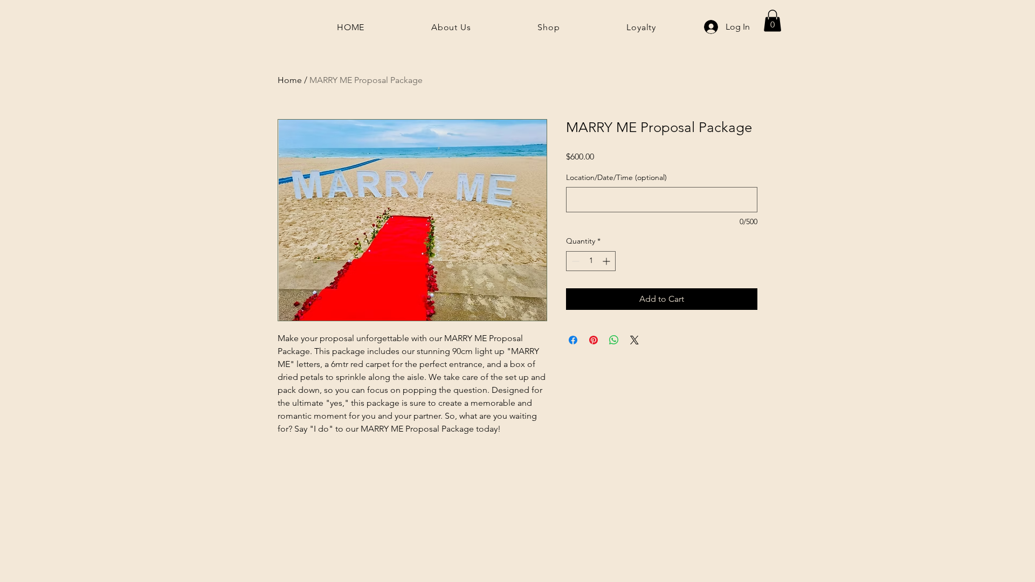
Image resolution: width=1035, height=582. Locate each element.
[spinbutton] (591, 261)
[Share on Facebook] (573, 340)
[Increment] (607, 261)
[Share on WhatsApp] (614, 340)
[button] (772, 21)
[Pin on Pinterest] (593, 340)
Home (290, 80)
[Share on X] (634, 340)
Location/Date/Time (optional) (616, 177)
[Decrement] (574, 261)
